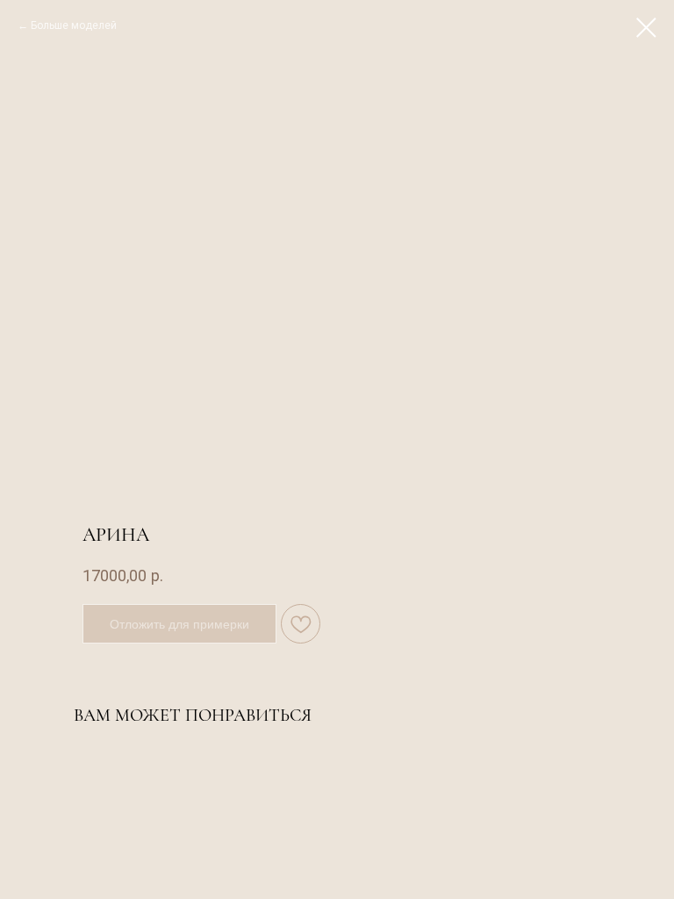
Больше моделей (74, 25)
